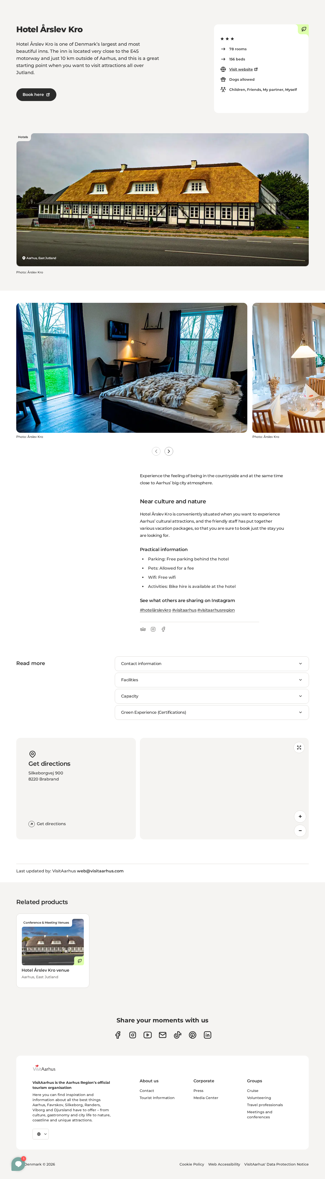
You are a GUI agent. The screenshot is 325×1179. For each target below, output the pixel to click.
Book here (33, 94)
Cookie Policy (192, 1164)
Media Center (205, 1097)
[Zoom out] (300, 831)
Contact (147, 1090)
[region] (224, 788)
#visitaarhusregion (216, 610)
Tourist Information (157, 1097)
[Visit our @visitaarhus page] (177, 1035)
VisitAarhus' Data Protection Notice (276, 1164)
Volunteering (259, 1097)
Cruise (252, 1090)
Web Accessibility (224, 1164)
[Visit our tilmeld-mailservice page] (162, 1035)
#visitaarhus (184, 610)
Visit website (241, 69)
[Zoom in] (300, 816)
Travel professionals (265, 1105)
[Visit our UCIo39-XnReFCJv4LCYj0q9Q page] (147, 1035)
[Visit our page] (132, 1035)
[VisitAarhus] (47, 1068)
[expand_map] (299, 747)
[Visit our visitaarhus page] (117, 1035)
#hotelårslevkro (155, 610)
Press (198, 1090)
